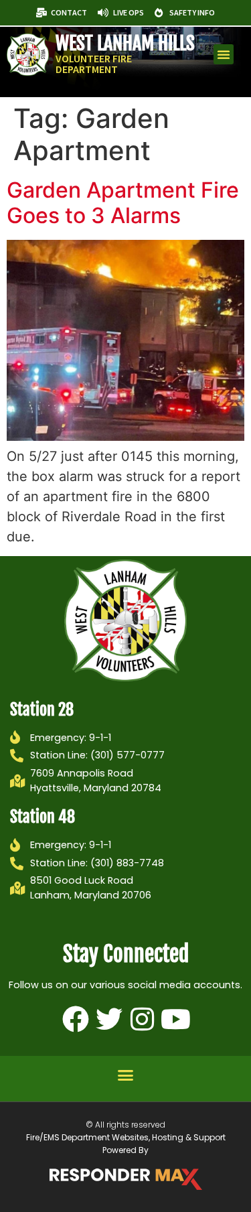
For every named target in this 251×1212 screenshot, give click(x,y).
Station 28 (42, 709)
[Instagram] (142, 1019)
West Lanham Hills (125, 43)
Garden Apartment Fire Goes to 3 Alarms (123, 202)
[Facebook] (75, 1019)
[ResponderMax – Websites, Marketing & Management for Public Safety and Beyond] (126, 1179)
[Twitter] (109, 1019)
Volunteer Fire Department (94, 64)
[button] (224, 54)
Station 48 (42, 817)
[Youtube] (176, 1019)
